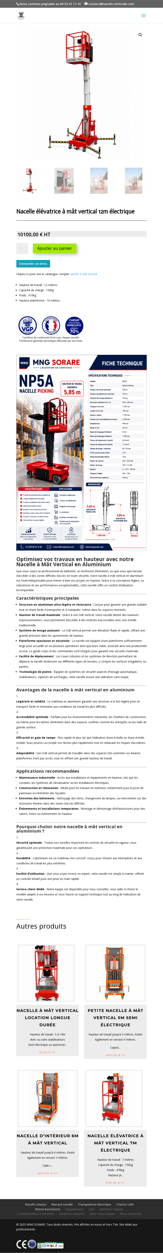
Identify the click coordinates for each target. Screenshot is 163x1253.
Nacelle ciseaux (35, 1204)
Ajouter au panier (54, 248)
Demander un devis (33, 264)
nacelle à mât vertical (83, 274)
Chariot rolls (125, 1204)
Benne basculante (47, 1209)
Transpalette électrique (94, 1204)
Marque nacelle (62, 1204)
